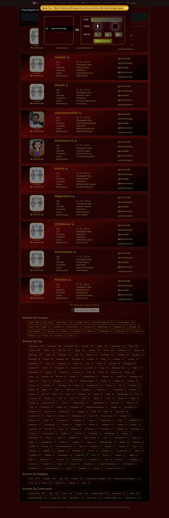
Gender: (86, 26)
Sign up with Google (58, 28)
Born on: (87, 34)
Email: (86, 19)
